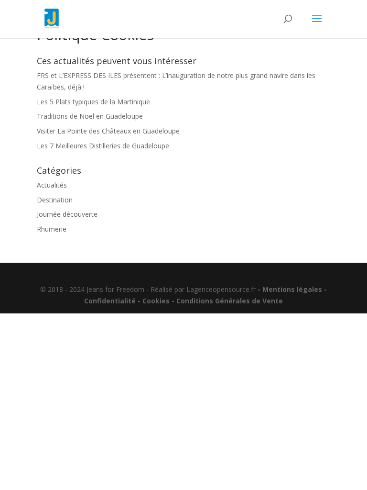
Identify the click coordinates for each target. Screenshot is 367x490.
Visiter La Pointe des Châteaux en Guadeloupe (108, 130)
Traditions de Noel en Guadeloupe (90, 116)
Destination (55, 199)
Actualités (52, 184)
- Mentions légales (289, 289)
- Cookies (153, 300)
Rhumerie (51, 229)
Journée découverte (67, 214)
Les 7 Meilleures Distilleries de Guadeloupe (103, 145)
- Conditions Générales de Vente (227, 300)
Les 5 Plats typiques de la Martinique (93, 101)
